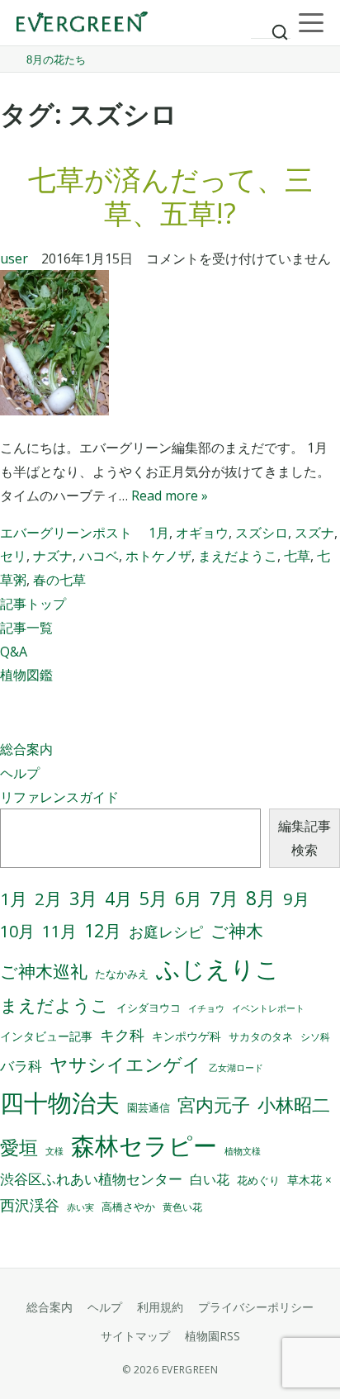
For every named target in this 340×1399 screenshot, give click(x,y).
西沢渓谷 (29, 1205)
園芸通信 (148, 1107)
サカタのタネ (261, 1036)
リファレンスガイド (59, 797)
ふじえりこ (218, 968)
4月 (118, 898)
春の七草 (59, 580)
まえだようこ (237, 556)
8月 (261, 898)
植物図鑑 (26, 675)
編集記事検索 (304, 838)
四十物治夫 (60, 1102)
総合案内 (26, 749)
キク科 (122, 1035)
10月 (17, 931)
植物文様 (242, 1151)
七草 (297, 556)
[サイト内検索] (270, 25)
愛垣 (19, 1147)
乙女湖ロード (236, 1068)
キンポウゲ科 (186, 1036)
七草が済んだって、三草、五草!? (170, 196)
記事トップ (33, 604)
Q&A (13, 652)
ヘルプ (20, 773)
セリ (13, 556)
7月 (224, 898)
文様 (54, 1151)
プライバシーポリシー (256, 1307)
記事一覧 (26, 628)
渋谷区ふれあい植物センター (91, 1178)
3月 (83, 898)
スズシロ (261, 533)
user (14, 258)
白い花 (209, 1179)
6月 (188, 898)
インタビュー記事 (46, 1036)
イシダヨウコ (148, 1008)
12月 (102, 930)
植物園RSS (212, 1336)
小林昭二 (293, 1104)
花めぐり (258, 1180)
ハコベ (99, 556)
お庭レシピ (166, 931)
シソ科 (315, 1037)
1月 (159, 533)
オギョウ (202, 533)
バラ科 (21, 1065)
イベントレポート (268, 1008)
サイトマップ (135, 1336)
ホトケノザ (158, 556)
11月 (59, 931)
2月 (48, 898)
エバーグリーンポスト (66, 533)
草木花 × (309, 1180)
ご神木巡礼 (43, 971)
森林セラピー (144, 1145)
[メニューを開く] (311, 23)
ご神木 (236, 930)
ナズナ (53, 556)
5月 (153, 898)
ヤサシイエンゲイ (125, 1064)
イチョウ (206, 1008)
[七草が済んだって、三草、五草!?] (170, 346)
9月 (296, 898)
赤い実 (80, 1207)
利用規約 (160, 1307)
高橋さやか (128, 1207)
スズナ (314, 533)
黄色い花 (182, 1207)
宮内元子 (213, 1105)
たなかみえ (122, 974)
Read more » (169, 495)
